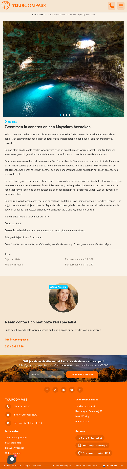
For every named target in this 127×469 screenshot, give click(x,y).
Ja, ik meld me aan (82, 374)
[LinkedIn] (63, 390)
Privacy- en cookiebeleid (86, 465)
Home (35, 14)
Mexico (43, 14)
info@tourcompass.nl (17, 339)
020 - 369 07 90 (14, 346)
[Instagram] (55, 390)
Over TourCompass (86, 399)
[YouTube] (72, 390)
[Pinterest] (80, 390)
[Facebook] (47, 390)
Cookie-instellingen (62, 465)
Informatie (12, 431)
